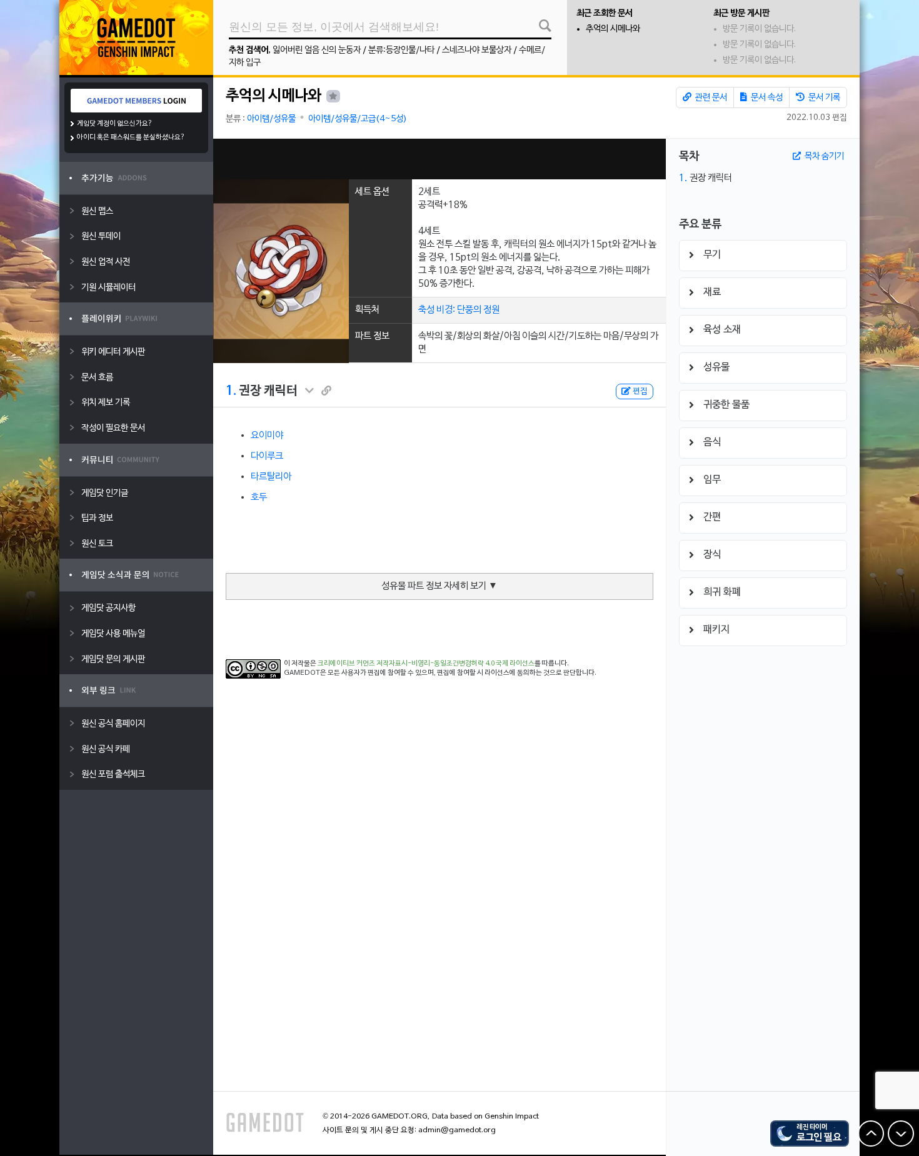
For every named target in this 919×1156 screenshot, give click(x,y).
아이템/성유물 (271, 119)
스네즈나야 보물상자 (476, 50)
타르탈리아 (271, 477)
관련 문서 (710, 97)
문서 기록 (823, 97)
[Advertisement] (439, 159)
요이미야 (267, 436)
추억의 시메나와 (613, 29)
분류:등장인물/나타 (401, 50)
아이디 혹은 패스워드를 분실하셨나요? (131, 137)
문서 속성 (766, 97)
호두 (259, 497)
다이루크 (267, 456)
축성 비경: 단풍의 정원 (459, 310)
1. (231, 391)
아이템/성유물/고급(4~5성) (357, 119)
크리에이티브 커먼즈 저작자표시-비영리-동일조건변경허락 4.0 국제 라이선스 (426, 663)
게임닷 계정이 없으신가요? (115, 123)
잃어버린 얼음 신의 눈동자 (317, 50)
